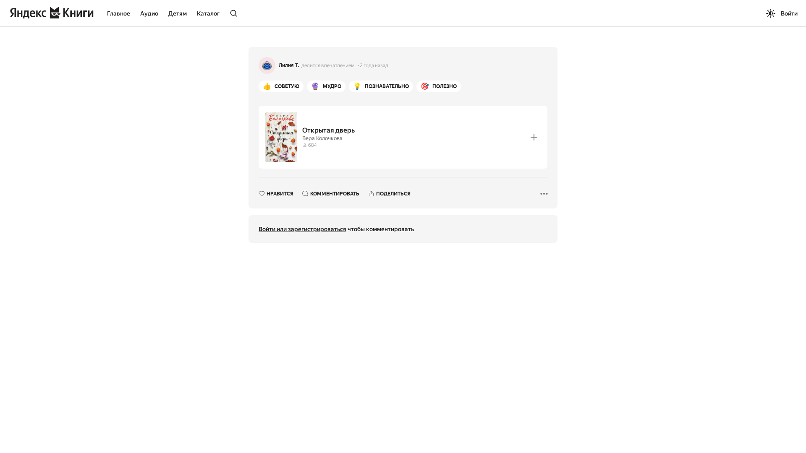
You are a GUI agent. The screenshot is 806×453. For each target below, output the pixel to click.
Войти (789, 13)
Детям (177, 13)
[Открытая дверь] (403, 137)
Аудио (149, 13)
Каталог (208, 13)
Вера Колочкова (322, 138)
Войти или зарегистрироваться (302, 229)
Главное (118, 13)
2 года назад (374, 65)
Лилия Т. (289, 65)
